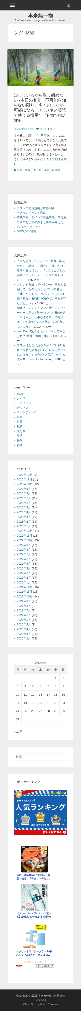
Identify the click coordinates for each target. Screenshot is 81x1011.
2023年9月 (24, 488)
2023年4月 (24, 512)
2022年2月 (24, 577)
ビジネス (22, 407)
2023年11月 (24, 479)
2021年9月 (24, 601)
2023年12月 (25, 474)
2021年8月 (24, 605)
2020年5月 (24, 624)
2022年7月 (24, 554)
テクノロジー (25, 403)
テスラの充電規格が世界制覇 (36, 208)
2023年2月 (24, 521)
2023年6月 (24, 502)
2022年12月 (25, 530)
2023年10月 (25, 484)
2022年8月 (24, 549)
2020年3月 (24, 633)
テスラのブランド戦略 (31, 212)
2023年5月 (24, 507)
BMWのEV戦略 (26, 231)
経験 (57, 170)
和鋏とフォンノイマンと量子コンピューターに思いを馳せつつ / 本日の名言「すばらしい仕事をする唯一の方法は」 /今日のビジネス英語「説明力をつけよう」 (41, 317)
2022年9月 (24, 545)
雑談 (20, 445)
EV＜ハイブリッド (29, 226)
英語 (46, 170)
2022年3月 (24, 573)
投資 (20, 426)
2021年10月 (25, 596)
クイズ (21, 398)
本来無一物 (40, 15)
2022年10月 (25, 540)
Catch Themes (49, 1004)
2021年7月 (24, 610)
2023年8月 (24, 493)
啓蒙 (28, 170)
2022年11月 (24, 535)
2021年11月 (24, 591)
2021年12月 (25, 587)
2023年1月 (24, 526)
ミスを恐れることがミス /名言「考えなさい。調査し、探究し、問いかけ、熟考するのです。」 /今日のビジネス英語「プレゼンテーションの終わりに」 (41, 270)
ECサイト (23, 393)
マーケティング (27, 412)
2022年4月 (24, 568)
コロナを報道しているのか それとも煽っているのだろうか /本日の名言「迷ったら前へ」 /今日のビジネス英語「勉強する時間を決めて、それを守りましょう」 (41, 294)
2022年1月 (24, 582)
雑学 (20, 440)
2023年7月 (24, 498)
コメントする (47, 128)
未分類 (37, 170)
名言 (19, 170)
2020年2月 (24, 638)
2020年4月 (24, 629)
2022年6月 (24, 559)
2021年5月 (24, 619)
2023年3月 (24, 516)
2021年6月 (24, 615)
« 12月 (18, 731)
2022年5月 (24, 563)
